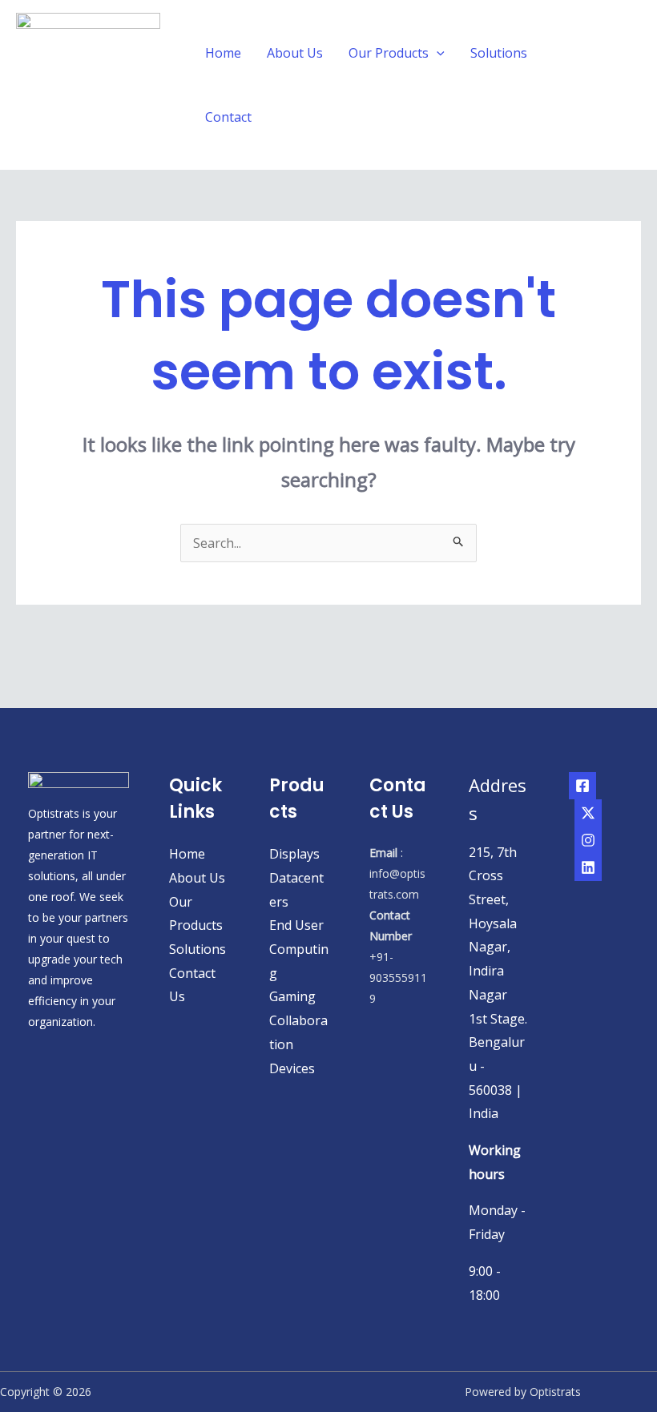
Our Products (389, 53)
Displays (294, 854)
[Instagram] (588, 840)
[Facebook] (582, 785)
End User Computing (298, 948)
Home (223, 53)
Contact (228, 117)
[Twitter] (588, 813)
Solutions (498, 53)
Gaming (292, 996)
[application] (437, 53)
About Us (295, 53)
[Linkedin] (588, 867)
